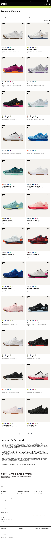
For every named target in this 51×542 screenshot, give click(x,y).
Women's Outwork (6, 14)
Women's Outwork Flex (18, 14)
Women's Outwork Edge (32, 14)
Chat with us (4, 512)
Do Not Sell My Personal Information (41, 528)
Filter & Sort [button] (5, 19)
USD (6, 535)
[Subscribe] (31, 482)
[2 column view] (49, 20)
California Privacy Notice (6, 530)
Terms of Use (20, 528)
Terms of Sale (20, 530)
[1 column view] (48, 20)
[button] (48, 1)
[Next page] (31, 433)
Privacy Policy (4, 528)
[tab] (2, 47)
